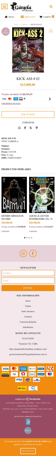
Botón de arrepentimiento (28, 416)
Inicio (16, 24)
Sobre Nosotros (28, 311)
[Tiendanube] (28, 400)
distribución (28, 327)
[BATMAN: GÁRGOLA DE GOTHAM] (14, 195)
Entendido (28, 451)
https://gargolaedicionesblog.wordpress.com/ (28, 348)
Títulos (28, 306)
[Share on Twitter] (31, 128)
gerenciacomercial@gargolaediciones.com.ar (28, 354)
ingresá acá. (28, 412)
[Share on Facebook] (25, 128)
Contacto (28, 316)
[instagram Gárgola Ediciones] (23, 253)
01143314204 (28, 338)
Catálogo (24, 24)
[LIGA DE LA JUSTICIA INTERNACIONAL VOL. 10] (42, 195)
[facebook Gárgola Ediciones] (33, 253)
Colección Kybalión (28, 321)
